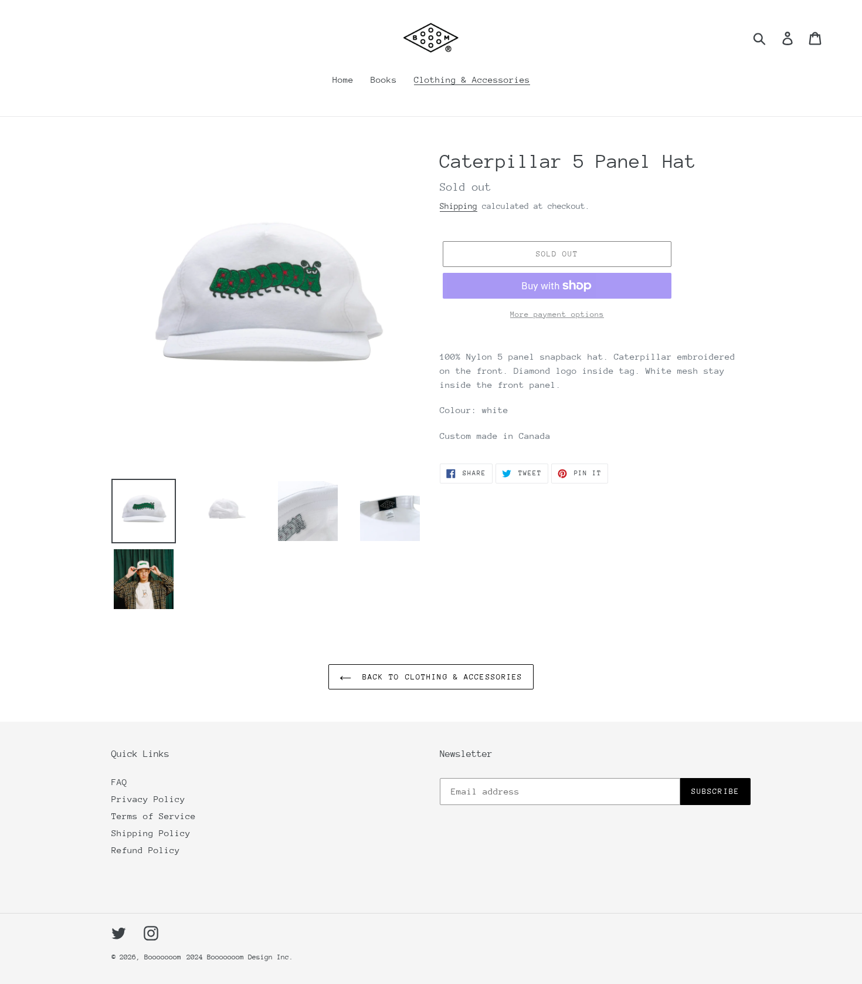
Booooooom (162, 957)
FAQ (119, 782)
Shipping (458, 206)
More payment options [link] (557, 314)
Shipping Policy (151, 833)
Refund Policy (145, 850)
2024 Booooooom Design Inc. (239, 957)
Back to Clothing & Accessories (440, 676)
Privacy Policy (148, 799)
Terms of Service (153, 816)
